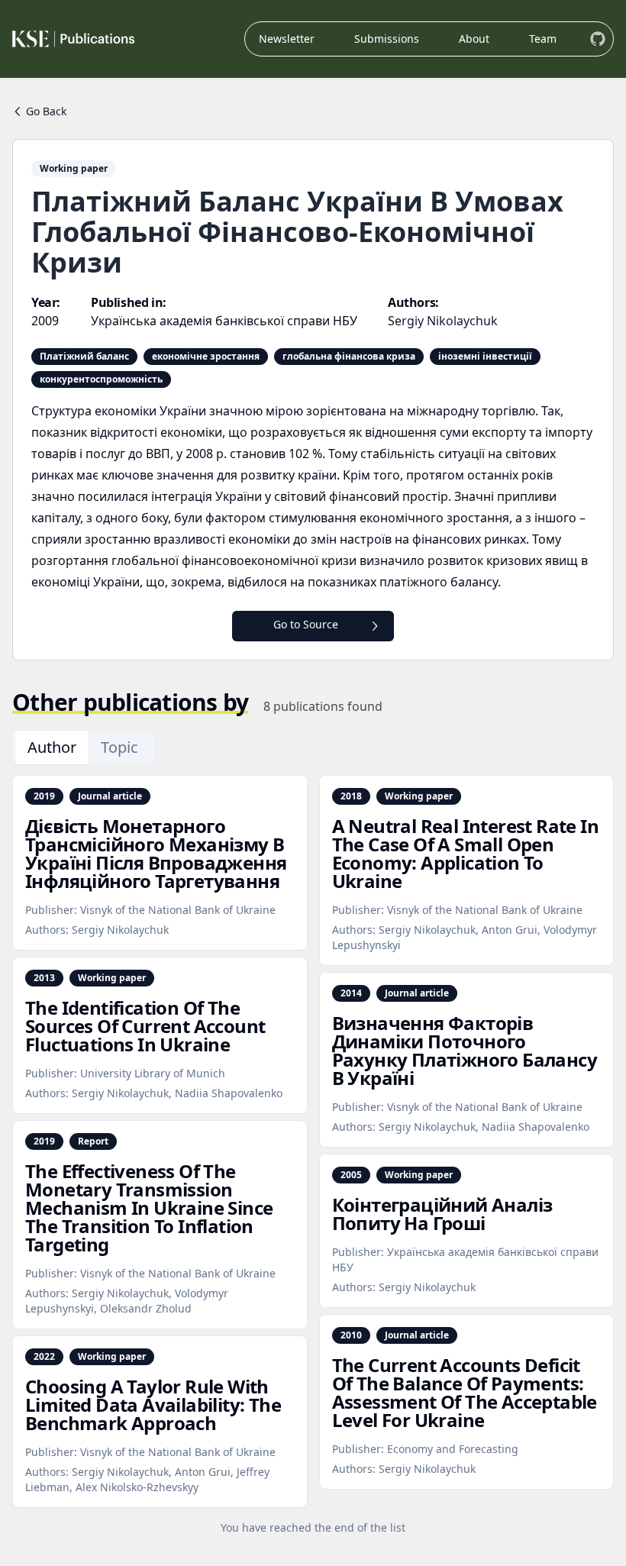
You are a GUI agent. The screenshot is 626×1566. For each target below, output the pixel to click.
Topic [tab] (119, 747)
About (474, 38)
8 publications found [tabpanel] (322, 706)
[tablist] (82, 747)
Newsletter (287, 38)
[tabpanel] (313, 1155)
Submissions (386, 38)
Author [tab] (51, 747)
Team (543, 38)
